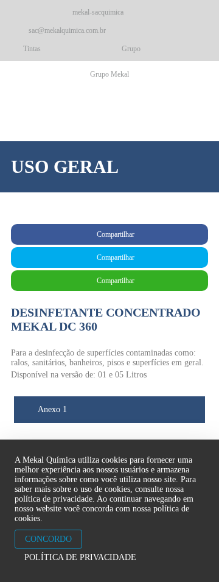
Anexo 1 (51, 409)
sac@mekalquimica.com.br (66, 30)
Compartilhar (114, 234)
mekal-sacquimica (97, 12)
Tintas (32, 48)
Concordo (48, 539)
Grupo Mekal (109, 74)
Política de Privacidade (80, 557)
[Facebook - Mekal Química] (22, 12)
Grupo (131, 48)
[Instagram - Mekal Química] (44, 12)
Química (79, 113)
